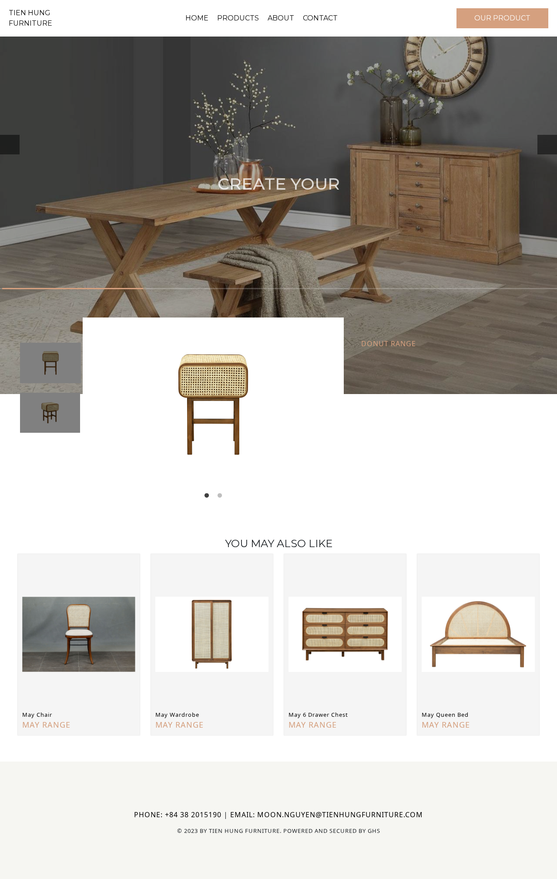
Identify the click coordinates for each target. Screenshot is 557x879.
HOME (196, 18)
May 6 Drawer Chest (318, 715)
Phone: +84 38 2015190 (177, 814)
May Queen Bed (445, 715)
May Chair (37, 715)
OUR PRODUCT (502, 18)
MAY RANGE (46, 724)
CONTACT (320, 18)
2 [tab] (219, 495)
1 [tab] (206, 495)
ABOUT (281, 18)
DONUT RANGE (388, 343)
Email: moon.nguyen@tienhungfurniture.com (326, 814)
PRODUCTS (238, 18)
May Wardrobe (177, 715)
